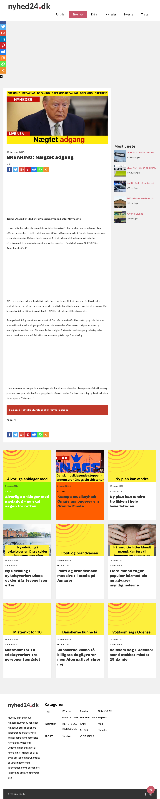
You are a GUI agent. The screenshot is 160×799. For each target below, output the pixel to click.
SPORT (49, 736)
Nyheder (110, 14)
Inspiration (50, 723)
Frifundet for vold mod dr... (141, 198)
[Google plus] (22, 169)
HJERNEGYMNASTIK (89, 717)
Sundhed (66, 736)
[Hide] (1, 76)
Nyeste (128, 14)
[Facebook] (9, 169)
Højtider (102, 717)
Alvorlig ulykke (135, 213)
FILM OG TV (105, 711)
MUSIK (84, 729)
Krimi (94, 14)
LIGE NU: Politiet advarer (140, 152)
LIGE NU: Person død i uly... (141, 167)
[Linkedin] (3, 39)
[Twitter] (15, 169)
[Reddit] (34, 169)
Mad (100, 723)
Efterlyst (77, 14)
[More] (46, 169)
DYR (47, 711)
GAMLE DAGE (70, 717)
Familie (84, 711)
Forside (60, 14)
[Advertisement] (80, 56)
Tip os (144, 14)
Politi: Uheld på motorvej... (141, 182)
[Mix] (3, 58)
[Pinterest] (28, 169)
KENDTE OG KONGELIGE (69, 726)
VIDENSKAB (87, 736)
